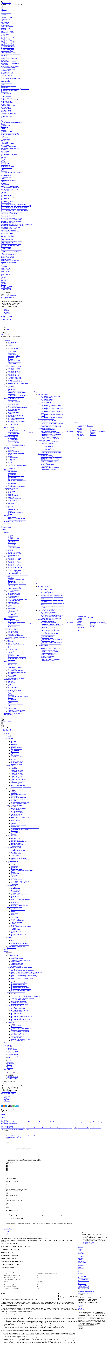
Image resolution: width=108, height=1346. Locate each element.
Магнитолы (14, 866)
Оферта (80, 1270)
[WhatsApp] (13, 1106)
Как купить (10, 1048)
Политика (81, 1268)
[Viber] (11, 1106)
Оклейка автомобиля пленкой (19, 995)
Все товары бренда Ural (88, 1243)
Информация (82, 1262)
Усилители (14, 791)
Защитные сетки (82, 1128)
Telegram (6, 310)
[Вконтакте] (4, 324)
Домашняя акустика (23, 1129)
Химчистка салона (16, 1025)
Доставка (6, 1236)
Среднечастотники (28, 1128)
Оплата (6, 1234)
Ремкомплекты (13, 1123)
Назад (10, 735)
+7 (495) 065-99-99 (6, 286)
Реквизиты (81, 1271)
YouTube (6, 312)
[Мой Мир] (6, 1106)
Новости (80, 1258)
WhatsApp (7, 313)
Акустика (13, 741)
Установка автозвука (17, 958)
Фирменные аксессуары (18, 910)
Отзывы (6, 1231)
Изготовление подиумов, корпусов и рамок (23, 970)
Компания (10, 1062)
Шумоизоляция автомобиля (19, 983)
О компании (81, 1256)
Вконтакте (7, 309)
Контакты (81, 1261)
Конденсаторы (61, 1128)
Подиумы (90, 1128)
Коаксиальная (46, 1128)
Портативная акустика (11, 1129)
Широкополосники (17, 1128)
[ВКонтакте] (2, 1106)
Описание (7, 1228)
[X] (9, 1106)
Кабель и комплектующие (18, 808)
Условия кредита (83, 1279)
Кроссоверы (53, 1128)
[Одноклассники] (4, 1106)
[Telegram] (4, 325)
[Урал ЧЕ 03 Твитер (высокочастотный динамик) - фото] (25, 1136)
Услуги (9, 954)
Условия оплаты (82, 1276)
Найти (80, 1328)
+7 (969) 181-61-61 (6, 289)
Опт (79, 1282)
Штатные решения (16, 838)
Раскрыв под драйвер (72, 1128)
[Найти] (2, 8)
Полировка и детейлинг (18, 1008)
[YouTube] (5, 327)
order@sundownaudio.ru (7, 297)
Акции (80, 1249)
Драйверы (3, 1128)
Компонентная (38, 1128)
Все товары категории (88, 1242)
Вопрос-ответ (82, 1284)
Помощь (80, 1273)
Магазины (81, 1265)
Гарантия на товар (83, 1281)
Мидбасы (9, 1128)
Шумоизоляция (15, 888)
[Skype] (16, 1106)
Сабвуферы (14, 768)
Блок (79, 1267)
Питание (13, 940)
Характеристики (9, 1229)
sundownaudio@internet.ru (9, 295)
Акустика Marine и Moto (18, 850)
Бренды (80, 1252)
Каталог (9, 736)
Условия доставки (83, 1278)
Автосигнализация (58, 1121)
